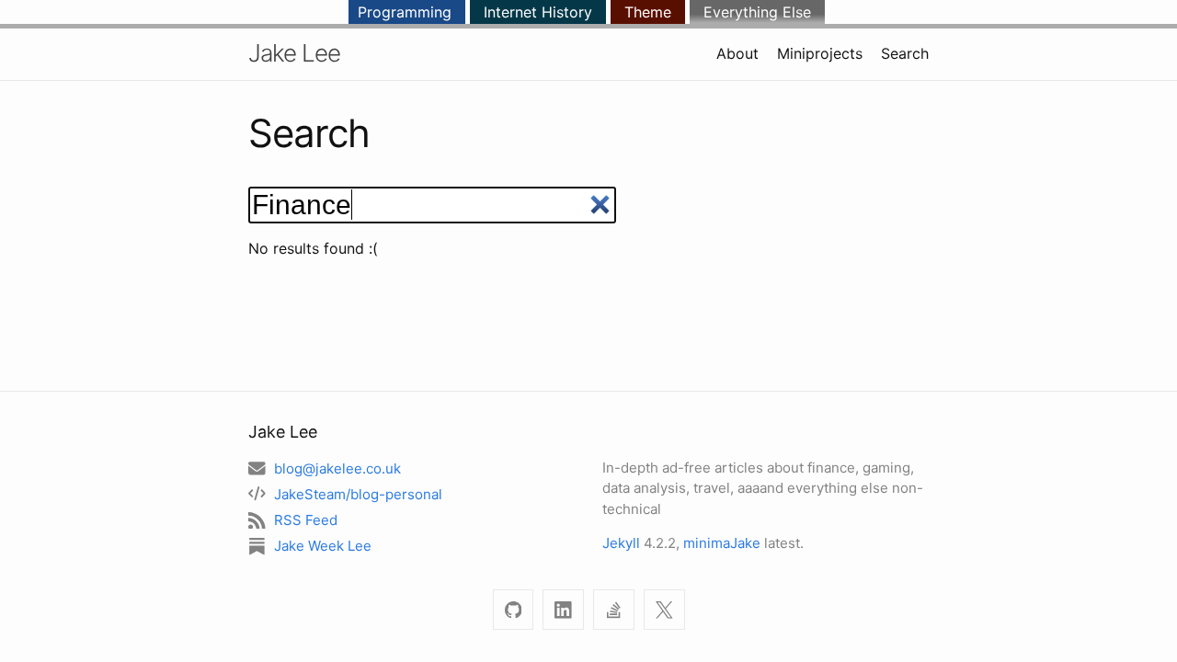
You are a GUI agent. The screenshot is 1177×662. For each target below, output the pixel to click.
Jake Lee (294, 53)
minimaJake (721, 543)
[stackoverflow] (613, 610)
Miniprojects (820, 53)
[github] (513, 610)
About (737, 53)
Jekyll (621, 543)
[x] (664, 610)
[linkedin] (563, 610)
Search (905, 53)
